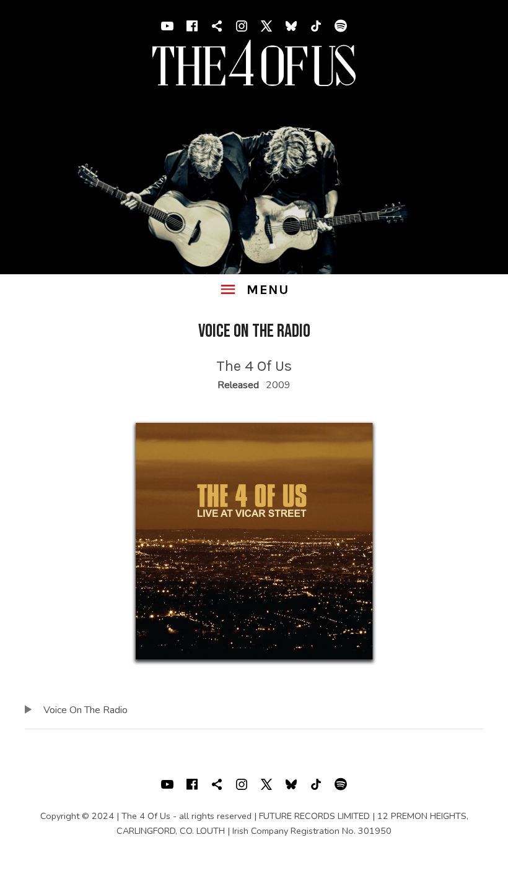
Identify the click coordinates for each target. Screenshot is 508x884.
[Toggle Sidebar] (254, 290)
